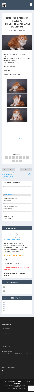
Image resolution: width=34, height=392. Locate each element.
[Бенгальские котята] (17, 186)
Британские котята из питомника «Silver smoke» (14, 215)
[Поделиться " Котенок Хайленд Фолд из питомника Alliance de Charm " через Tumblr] (17, 157)
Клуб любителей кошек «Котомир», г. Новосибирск (16, 386)
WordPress (17, 383)
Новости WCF (22, 388)
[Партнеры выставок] (4, 303)
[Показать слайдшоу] (17, 139)
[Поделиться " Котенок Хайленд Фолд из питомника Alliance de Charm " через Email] (17, 161)
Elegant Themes (16, 381)
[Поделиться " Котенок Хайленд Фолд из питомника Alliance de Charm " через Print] (20, 161)
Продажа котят (21, 30)
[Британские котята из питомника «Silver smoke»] (17, 211)
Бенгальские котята (10, 190)
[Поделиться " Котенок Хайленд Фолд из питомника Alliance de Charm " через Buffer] (27, 157)
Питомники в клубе (8, 333)
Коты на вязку (6, 329)
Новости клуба (12, 388)
